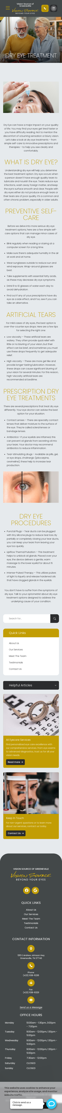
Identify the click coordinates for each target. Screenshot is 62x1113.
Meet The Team (17, 656)
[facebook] (26, 890)
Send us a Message (31, 1007)
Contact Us (15, 669)
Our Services (16, 649)
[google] (35, 890)
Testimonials (16, 662)
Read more (14, 762)
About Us (14, 643)
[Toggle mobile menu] (8, 8)
